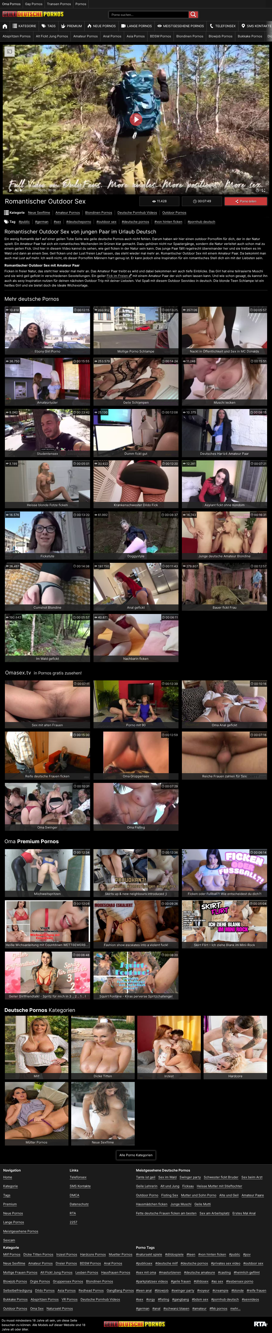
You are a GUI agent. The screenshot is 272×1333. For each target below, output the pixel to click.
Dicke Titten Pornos (38, 1254)
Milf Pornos (11, 1254)
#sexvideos (250, 1299)
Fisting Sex (169, 1195)
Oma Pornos (11, 4)
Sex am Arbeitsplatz (215, 1213)
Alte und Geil (229, 1195)
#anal (156, 1308)
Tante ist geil (145, 1177)
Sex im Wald (167, 1177)
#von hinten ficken (168, 222)
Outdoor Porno (147, 1195)
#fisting (163, 1299)
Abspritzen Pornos (17, 36)
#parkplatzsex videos (152, 1281)
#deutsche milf (166, 1263)
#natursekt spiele (149, 1254)
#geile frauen (181, 1281)
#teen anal (144, 1290)
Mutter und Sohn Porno (198, 1195)
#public (24, 222)
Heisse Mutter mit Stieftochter (219, 1186)
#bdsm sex (200, 1299)
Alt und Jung (169, 1186)
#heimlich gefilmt (247, 1272)
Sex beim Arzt (251, 1177)
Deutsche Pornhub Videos (137, 213)
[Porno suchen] (193, 14)
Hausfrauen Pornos (115, 1272)
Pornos (80, 4)
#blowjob (162, 1290)
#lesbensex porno (239, 1281)
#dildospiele (174, 1254)
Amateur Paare (253, 1195)
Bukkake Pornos (250, 36)
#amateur (199, 1308)
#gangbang (180, 1299)
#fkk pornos (218, 1308)
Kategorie (27, 26)
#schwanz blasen (176, 1308)
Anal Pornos (112, 36)
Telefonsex (225, 26)
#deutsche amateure (199, 1272)
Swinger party (190, 1177)
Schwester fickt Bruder (221, 1177)
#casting (224, 1272)
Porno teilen (248, 201)
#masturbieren (170, 1272)
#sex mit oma (146, 1272)
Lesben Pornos (86, 1272)
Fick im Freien (117, 276)
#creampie (220, 1290)
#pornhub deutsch (201, 222)
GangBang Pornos (120, 1290)
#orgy (150, 1299)
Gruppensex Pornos (68, 1281)
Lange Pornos (139, 26)
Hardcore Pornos (93, 1254)
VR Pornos (70, 1299)
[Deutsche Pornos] (33, 16)
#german (41, 222)
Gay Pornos (33, 4)
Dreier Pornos (66, 1263)
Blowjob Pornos (220, 36)
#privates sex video (225, 1263)
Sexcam (9, 1240)
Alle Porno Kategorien (136, 1155)
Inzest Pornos (66, 1254)
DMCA (74, 1195)
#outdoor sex (106, 222)
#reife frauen (256, 1290)
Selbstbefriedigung (17, 1290)
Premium (74, 26)
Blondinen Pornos (189, 36)
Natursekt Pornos (60, 1308)
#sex (57, 222)
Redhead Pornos (91, 1290)
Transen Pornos (59, 4)
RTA (73, 1213)
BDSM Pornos (160, 36)
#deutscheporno (78, 222)
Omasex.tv (18, 673)
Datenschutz (79, 1204)
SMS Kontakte (80, 1186)
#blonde (237, 1290)
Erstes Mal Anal (244, 1213)
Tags (51, 26)
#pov (247, 1254)
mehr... (235, 1308)
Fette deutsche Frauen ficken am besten (166, 1213)
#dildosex (201, 1281)
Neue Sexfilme (39, 213)
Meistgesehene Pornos (183, 26)
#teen (191, 1254)
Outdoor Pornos (174, 213)
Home (7, 1177)
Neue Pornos (104, 26)
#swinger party (182, 1290)
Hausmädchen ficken (151, 1204)
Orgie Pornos (40, 1281)
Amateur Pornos (85, 36)
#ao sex (217, 1281)
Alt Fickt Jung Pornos (52, 36)
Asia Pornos (136, 36)
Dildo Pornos (45, 1290)
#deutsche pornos (135, 222)
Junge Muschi (180, 1204)
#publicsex (144, 1263)
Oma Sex (37, 1308)
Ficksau (188, 1186)
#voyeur (203, 1290)
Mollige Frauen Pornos (20, 1272)
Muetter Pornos (120, 1254)
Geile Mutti (202, 1204)
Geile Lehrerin (146, 1186)
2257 (73, 1222)
